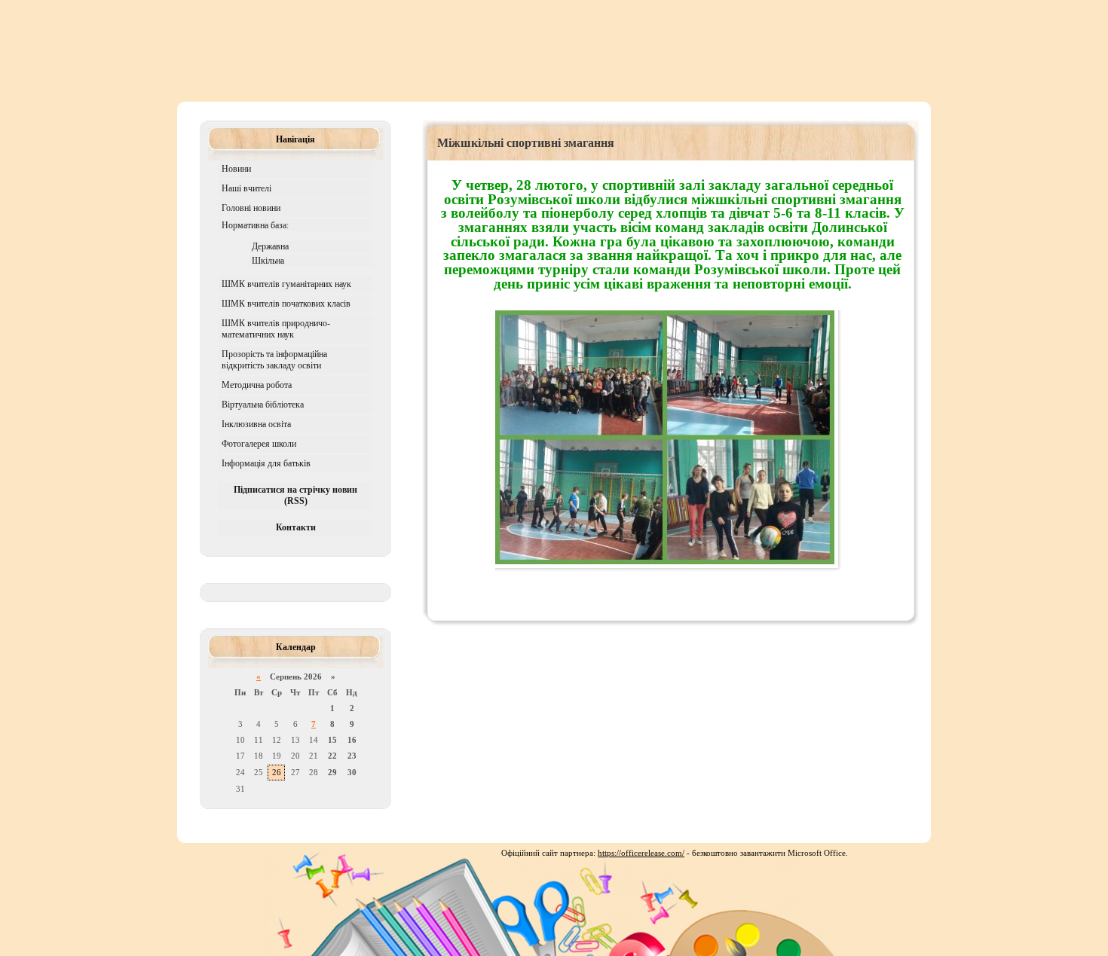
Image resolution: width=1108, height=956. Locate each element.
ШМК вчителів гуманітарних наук (286, 284)
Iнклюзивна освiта (256, 424)
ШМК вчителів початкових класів (286, 303)
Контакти (296, 527)
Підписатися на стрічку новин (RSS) (295, 495)
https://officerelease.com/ (641, 852)
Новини (236, 168)
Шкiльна (268, 260)
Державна (270, 246)
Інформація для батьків (266, 463)
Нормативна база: (255, 225)
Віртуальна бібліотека (263, 404)
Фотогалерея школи (259, 443)
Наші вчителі (246, 188)
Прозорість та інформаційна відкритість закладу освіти (274, 360)
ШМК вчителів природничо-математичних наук (276, 329)
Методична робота (257, 385)
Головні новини (251, 208)
